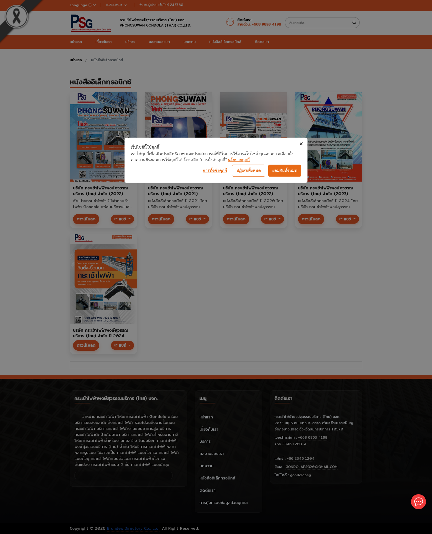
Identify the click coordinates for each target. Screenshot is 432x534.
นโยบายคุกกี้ (239, 159)
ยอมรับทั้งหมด (284, 170)
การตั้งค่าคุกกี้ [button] (215, 170)
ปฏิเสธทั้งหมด (248, 170)
